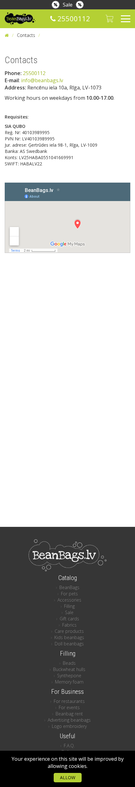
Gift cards (69, 619)
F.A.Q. (69, 746)
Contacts (26, 35)
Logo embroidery (69, 726)
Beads (69, 663)
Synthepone (69, 676)
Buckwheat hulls (69, 669)
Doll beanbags (69, 644)
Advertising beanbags (69, 720)
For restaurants (69, 701)
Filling (69, 606)
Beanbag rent (69, 714)
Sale (68, 4)
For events (69, 707)
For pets (69, 594)
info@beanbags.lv (42, 80)
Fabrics (69, 625)
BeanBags (69, 587)
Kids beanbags (69, 637)
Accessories (69, 600)
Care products (69, 631)
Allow (67, 777)
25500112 (73, 18)
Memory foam (69, 682)
